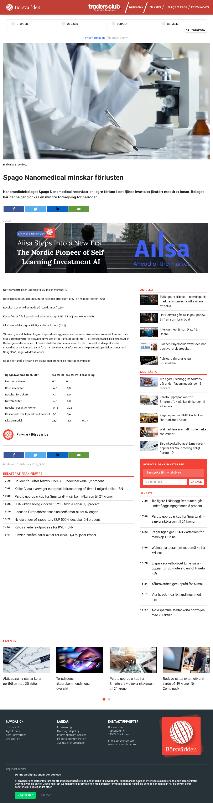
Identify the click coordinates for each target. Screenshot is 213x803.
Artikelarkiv (13, 738)
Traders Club (14, 727)
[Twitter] (35, 209)
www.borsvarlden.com (122, 744)
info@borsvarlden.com (122, 740)
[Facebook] (14, 209)
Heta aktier (154, 7)
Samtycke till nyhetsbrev (163, 472)
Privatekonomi (200, 7)
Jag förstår (25, 795)
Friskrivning (64, 727)
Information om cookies (71, 734)
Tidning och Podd (176, 7)
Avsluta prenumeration (71, 742)
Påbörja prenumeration (71, 738)
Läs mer (46, 795)
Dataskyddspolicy (68, 731)
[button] (104, 699)
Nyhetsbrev (136, 7)
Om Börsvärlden (16, 734)
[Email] (78, 209)
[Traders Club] (105, 7)
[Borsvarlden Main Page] (23, 7)
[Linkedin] (57, 209)
